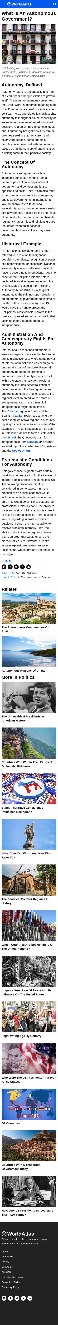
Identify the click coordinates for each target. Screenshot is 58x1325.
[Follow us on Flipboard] (4, 1298)
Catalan (18, 415)
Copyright (6, 1267)
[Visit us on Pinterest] (23, 1298)
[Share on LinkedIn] (28, 566)
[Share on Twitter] (16, 566)
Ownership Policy (10, 1287)
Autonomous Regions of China (23, 670)
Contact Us (7, 1256)
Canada (32, 442)
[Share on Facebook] (10, 566)
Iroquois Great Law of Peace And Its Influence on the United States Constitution (27, 994)
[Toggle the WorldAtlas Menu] (3, 4)
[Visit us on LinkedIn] (29, 1298)
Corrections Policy (11, 1282)
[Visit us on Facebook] (10, 1298)
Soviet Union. (21, 450)
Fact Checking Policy (12, 1277)
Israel (12, 437)
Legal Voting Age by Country (21, 1036)
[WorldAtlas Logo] (20, 4)
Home (5, 1251)
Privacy (5, 1261)
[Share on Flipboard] (4, 566)
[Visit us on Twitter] (17, 1298)
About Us (6, 1272)
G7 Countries (11, 1123)
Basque (12, 411)
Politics (33, 573)
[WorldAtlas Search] (54, 4)
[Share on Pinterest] (22, 566)
